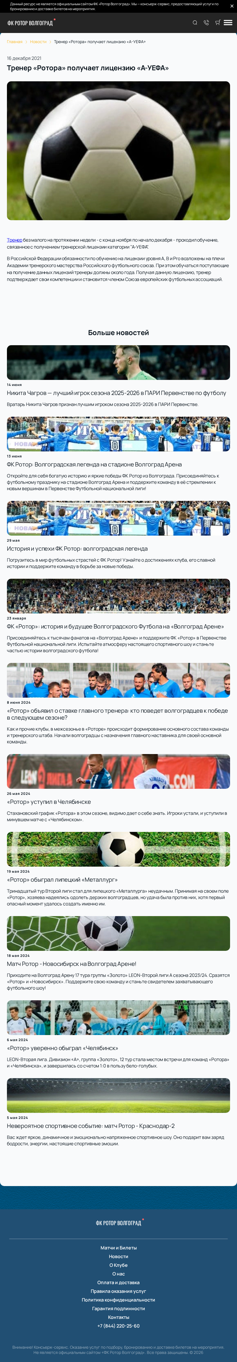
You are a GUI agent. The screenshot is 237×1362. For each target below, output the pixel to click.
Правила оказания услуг (118, 1291)
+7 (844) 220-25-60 (118, 1326)
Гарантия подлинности (118, 1308)
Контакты (118, 1317)
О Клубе (119, 1265)
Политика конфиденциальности (118, 1300)
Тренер (14, 240)
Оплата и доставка (118, 1282)
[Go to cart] (218, 23)
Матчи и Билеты (119, 1248)
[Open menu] (228, 23)
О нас (118, 1274)
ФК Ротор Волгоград (30, 23)
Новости (118, 1256)
